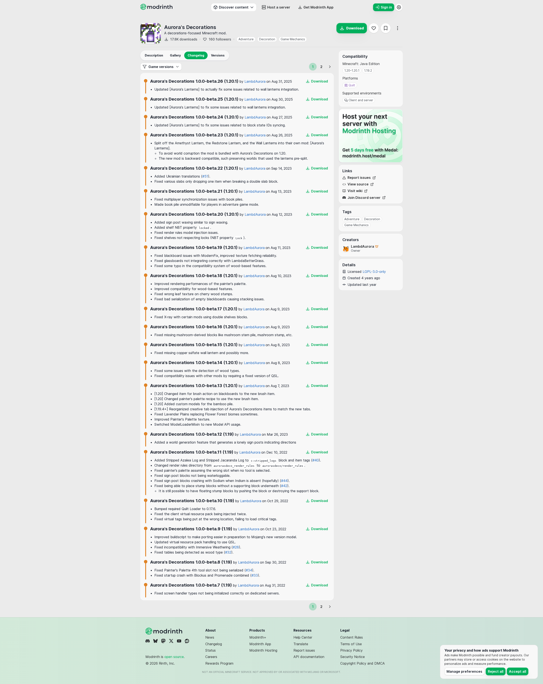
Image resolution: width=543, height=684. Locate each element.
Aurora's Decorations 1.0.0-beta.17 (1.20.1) (193, 308)
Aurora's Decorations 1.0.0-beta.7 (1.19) (191, 585)
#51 (205, 176)
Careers (211, 657)
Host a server (278, 7)
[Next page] (330, 67)
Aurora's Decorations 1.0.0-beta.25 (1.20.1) (194, 99)
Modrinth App (260, 644)
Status (210, 650)
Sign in (386, 7)
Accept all (517, 671)
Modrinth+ (257, 637)
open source (174, 657)
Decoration (267, 39)
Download (355, 28)
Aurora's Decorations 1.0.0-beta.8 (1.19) (191, 562)
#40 (315, 460)
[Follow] (374, 28)
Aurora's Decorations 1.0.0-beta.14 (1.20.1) (194, 362)
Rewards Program (219, 663)
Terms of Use (351, 644)
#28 (236, 547)
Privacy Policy (351, 650)
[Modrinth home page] (157, 8)
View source (358, 184)
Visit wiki (355, 191)
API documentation (308, 657)
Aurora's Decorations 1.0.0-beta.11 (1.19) (191, 452)
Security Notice (352, 657)
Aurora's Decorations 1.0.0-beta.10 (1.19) (192, 500)
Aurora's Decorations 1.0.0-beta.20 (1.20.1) (194, 214)
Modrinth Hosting (263, 650)
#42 (284, 486)
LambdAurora (255, 81)
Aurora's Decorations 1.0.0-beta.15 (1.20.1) (194, 344)
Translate (300, 644)
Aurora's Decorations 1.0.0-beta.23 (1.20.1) (194, 134)
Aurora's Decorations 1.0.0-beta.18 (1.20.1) (194, 275)
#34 (249, 570)
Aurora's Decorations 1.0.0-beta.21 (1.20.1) (194, 191)
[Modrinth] (164, 631)
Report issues (359, 178)
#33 (254, 575)
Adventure (246, 39)
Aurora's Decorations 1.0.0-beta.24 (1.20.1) (194, 117)
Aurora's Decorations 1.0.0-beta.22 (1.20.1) (194, 168)
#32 (228, 552)
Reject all (495, 671)
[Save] (386, 28)
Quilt (352, 85)
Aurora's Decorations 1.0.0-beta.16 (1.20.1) (194, 326)
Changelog (213, 644)
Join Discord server (364, 198)
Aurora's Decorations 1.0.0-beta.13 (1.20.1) (194, 385)
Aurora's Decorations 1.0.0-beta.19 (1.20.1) (194, 247)
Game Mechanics (293, 39)
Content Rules (351, 637)
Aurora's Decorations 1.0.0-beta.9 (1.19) (191, 528)
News (209, 637)
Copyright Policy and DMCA (362, 663)
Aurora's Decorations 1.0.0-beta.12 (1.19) (192, 434)
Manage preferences (464, 671)
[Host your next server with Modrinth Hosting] (371, 135)
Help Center (302, 637)
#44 (284, 481)
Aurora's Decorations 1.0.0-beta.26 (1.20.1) (194, 81)
